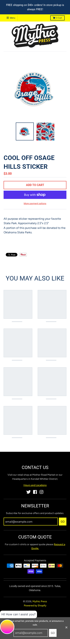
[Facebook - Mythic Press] (35, 492)
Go (53, 633)
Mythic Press (39, 601)
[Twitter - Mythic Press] (28, 492)
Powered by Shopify (35, 605)
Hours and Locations (35, 485)
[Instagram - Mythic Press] (41, 492)
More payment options (35, 203)
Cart (59, 18)
